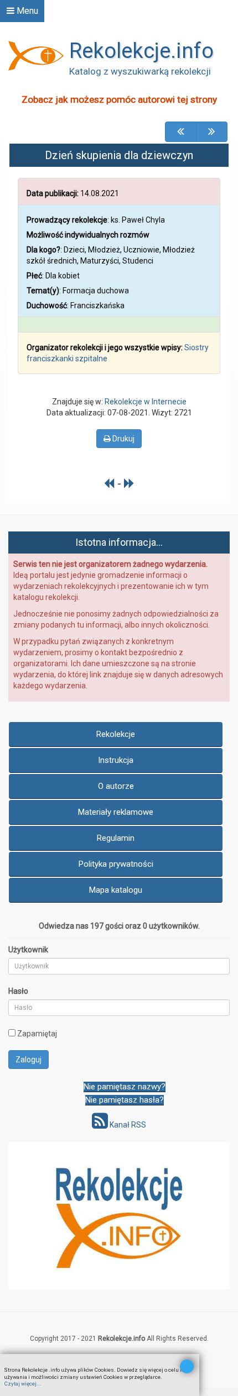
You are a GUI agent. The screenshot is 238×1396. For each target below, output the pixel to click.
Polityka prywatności (116, 864)
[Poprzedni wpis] (109, 483)
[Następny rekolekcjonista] (211, 132)
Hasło (18, 991)
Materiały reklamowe (115, 812)
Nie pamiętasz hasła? (124, 1100)
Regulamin (115, 838)
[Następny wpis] (129, 483)
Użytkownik (28, 949)
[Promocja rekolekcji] (119, 1215)
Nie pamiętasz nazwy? (124, 1087)
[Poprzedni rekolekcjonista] (180, 132)
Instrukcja (115, 760)
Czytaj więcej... (23, 1384)
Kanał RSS (127, 1124)
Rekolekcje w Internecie (146, 401)
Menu (26, 11)
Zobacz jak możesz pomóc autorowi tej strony (119, 99)
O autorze (116, 786)
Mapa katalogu (115, 890)
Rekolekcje (115, 734)
